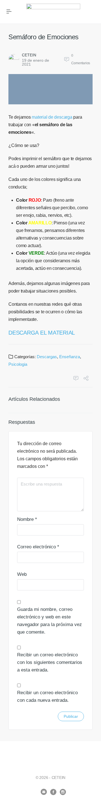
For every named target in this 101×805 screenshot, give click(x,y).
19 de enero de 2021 (35, 62)
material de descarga (52, 117)
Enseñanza (69, 356)
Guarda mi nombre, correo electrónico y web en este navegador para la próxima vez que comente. (49, 621)
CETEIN (29, 55)
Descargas (47, 356)
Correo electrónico (38, 546)
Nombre (27, 519)
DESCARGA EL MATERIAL (41, 333)
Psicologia (17, 364)
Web (22, 574)
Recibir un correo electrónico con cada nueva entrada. (47, 696)
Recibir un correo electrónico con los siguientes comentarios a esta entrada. (49, 662)
